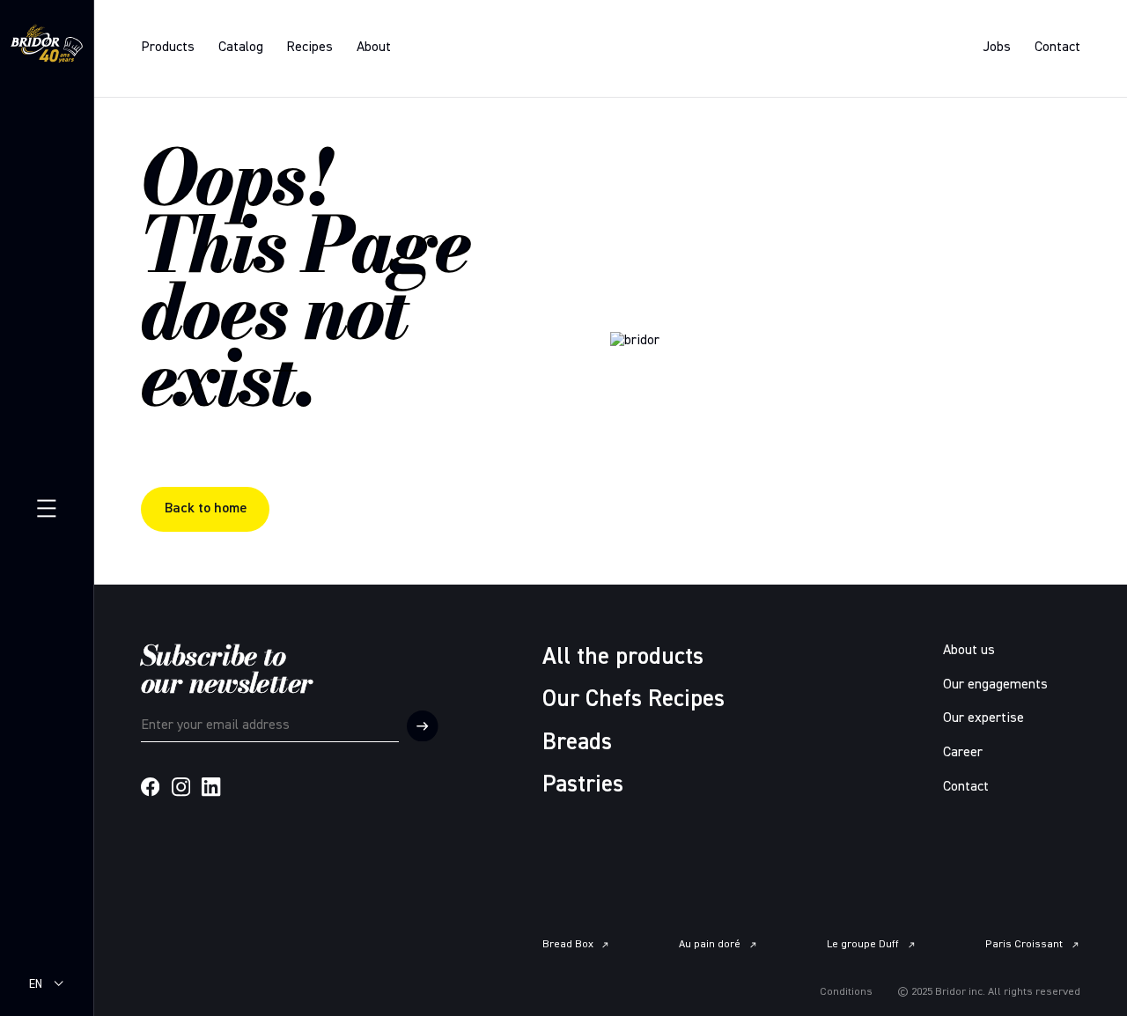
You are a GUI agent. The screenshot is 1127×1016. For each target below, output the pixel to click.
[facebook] (150, 786)
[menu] (46, 507)
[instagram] (181, 786)
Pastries (582, 785)
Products (168, 47)
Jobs (997, 47)
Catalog (240, 47)
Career (963, 753)
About (374, 47)
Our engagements (995, 685)
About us (969, 651)
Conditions (846, 992)
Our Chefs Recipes (633, 699)
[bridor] (47, 47)
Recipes (309, 47)
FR (35, 1000)
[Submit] (422, 726)
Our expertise (983, 718)
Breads (577, 743)
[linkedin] (211, 786)
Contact (1057, 47)
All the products (622, 657)
